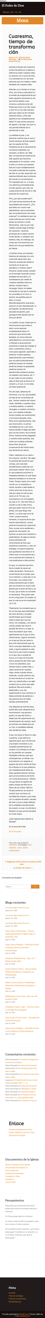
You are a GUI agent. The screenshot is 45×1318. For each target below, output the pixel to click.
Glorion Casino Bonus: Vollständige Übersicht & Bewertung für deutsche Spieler (20, 985)
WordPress (23, 1314)
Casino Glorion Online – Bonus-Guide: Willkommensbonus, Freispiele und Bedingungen (21, 972)
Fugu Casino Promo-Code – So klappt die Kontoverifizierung (22, 1019)
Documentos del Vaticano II (16, 1167)
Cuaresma (12, 848)
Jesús (20, 848)
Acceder (12, 1292)
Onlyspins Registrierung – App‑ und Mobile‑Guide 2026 (19, 959)
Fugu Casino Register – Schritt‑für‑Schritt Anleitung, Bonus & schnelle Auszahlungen (22, 947)
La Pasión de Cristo (22, 867)
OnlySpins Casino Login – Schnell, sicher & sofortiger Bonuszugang (22, 1008)
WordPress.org (15, 1301)
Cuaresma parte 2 (28, 1091)
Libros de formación (29, 1065)
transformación (14, 850)
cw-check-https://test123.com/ (17, 907)
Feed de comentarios (17, 1298)
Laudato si (9, 1179)
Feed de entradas (16, 1295)
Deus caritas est (11, 1170)
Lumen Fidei (10, 1182)
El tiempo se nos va (29, 1100)
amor (30, 845)
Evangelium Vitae (12, 1176)
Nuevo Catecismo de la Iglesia (17, 1164)
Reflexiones (13, 845)
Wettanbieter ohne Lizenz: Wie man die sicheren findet (21, 997)
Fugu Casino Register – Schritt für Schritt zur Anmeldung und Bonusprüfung (22, 1029)
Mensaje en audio (29, 1088)
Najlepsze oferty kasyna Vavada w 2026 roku (23, 862)
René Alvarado (15, 831)
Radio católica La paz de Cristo (21, 1132)
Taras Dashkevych (22, 1316)
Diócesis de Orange (17, 1135)
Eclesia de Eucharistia (14, 1173)
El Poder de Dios (13, 5)
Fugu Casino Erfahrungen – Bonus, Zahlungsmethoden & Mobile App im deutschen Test (20, 934)
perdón (25, 848)
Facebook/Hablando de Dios (20, 1129)
